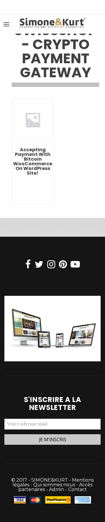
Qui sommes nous (54, 484)
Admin (56, 489)
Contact (77, 489)
